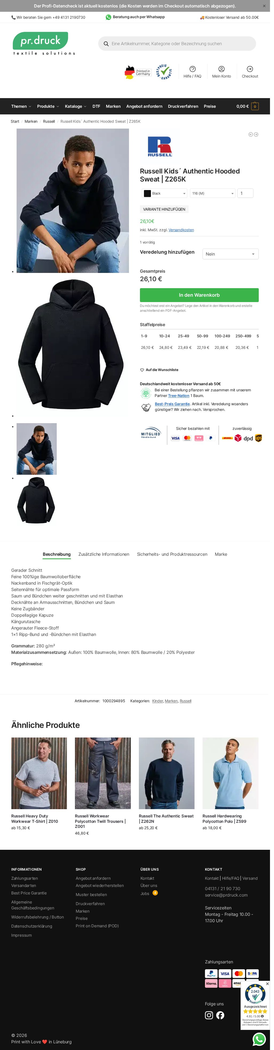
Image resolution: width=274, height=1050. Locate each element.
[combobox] (164, 193)
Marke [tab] (221, 554)
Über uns (148, 885)
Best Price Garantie (29, 892)
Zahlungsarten (24, 878)
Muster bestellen (91, 894)
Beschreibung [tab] (57, 554)
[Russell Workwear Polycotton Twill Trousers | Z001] (103, 773)
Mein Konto (221, 76)
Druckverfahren (90, 903)
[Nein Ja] (231, 254)
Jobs (144, 893)
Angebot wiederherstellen (100, 885)
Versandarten (23, 885)
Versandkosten (181, 229)
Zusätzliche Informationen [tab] (103, 554)
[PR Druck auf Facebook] (220, 1015)
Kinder (157, 700)
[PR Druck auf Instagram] (209, 1015)
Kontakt (147, 878)
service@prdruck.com (226, 895)
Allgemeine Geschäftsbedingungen (32, 905)
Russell (49, 121)
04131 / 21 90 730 (222, 888)
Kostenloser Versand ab (225, 17)
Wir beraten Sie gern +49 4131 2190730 (51, 17)
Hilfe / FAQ (192, 76)
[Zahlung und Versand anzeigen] (232, 978)
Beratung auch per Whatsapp (139, 16)
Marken (31, 121)
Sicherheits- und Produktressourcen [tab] (172, 554)
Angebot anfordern (93, 878)
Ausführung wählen (39, 839)
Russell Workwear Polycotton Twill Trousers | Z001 (100, 821)
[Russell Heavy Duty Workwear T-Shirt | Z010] (39, 773)
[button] (248, 106)
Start (15, 121)
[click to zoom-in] (73, 201)
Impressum (21, 935)
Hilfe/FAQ (230, 878)
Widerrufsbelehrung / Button (37, 917)
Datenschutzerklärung (31, 926)
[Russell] (160, 147)
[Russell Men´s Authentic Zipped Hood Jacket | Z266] (256, 134)
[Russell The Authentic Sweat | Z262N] (167, 773)
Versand (249, 878)
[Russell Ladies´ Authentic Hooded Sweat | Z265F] (250, 134)
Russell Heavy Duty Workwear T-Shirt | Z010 (34, 818)
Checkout (250, 76)
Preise (82, 918)
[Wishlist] (59, 746)
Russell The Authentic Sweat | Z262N (166, 818)
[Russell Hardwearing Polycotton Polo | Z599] (230, 773)
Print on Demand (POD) (97, 925)
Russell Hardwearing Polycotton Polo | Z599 (224, 818)
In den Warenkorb (199, 295)
